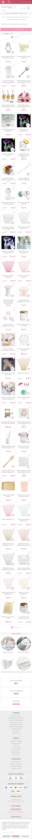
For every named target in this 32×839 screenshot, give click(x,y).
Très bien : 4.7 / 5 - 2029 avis (16, 812)
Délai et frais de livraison (16, 724)
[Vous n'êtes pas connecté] (21, 8)
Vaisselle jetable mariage (12, 17)
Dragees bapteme (16, 762)
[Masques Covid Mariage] (8, 663)
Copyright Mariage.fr (16, 729)
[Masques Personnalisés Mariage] (24, 663)
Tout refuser (16, 836)
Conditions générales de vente (16, 718)
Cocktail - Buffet (18, 29)
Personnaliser (25, 836)
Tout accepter (6, 836)
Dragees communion (16, 764)
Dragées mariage (16, 768)
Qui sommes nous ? (16, 716)
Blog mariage (16, 754)
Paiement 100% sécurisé (16, 727)
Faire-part (16, 745)
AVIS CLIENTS (16, 806)
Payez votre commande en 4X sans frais (16, 13)
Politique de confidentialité (16, 720)
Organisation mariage (16, 741)
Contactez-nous (16, 733)
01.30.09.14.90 (16, 799)
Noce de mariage (16, 747)
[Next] (20, 37)
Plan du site (16, 731)
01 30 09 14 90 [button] (26, 2)
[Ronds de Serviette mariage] (24, 643)
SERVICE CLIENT (16, 796)
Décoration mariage (16, 766)
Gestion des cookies (16, 722)
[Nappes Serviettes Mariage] (8, 643)
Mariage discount (16, 752)
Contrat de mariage (16, 743)
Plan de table (16, 750)
